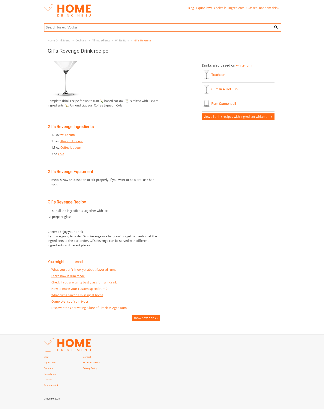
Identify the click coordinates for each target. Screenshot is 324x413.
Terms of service (91, 362)
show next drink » (146, 318)
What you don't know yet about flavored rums (83, 270)
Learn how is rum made (68, 276)
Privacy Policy (90, 368)
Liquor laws (204, 8)
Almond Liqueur (71, 141)
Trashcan (218, 75)
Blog (191, 8)
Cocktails (220, 8)
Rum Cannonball (223, 104)
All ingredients (101, 40)
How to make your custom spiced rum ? (79, 289)
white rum (67, 135)
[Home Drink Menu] (67, 16)
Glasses (251, 8)
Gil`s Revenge (142, 40)
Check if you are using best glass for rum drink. (84, 282)
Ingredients (236, 8)
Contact (87, 356)
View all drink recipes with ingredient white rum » (238, 117)
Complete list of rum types (70, 301)
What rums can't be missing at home (77, 295)
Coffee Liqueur (70, 147)
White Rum (122, 40)
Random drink (269, 8)
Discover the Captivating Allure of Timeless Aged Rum (89, 308)
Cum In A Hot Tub (224, 89)
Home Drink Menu (59, 40)
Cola (61, 154)
